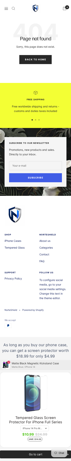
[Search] (13, 8)
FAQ (41, 261)
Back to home (35, 59)
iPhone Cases (13, 240)
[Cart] (64, 8)
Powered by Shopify (33, 310)
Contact (44, 254)
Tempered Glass (15, 247)
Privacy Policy (13, 278)
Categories (46, 247)
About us (44, 240)
